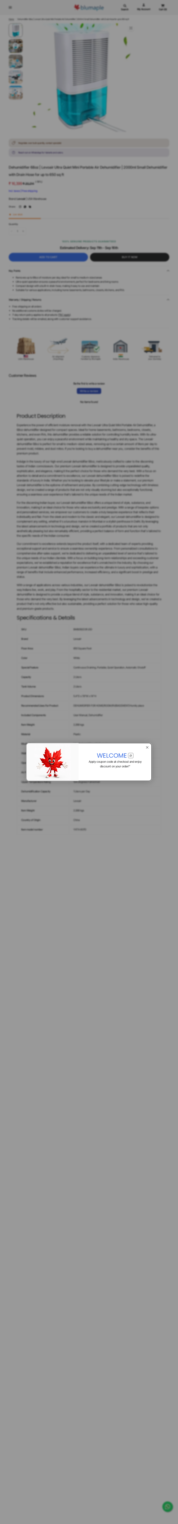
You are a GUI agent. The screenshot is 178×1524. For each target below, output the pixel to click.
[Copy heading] (130, 755)
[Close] (147, 747)
